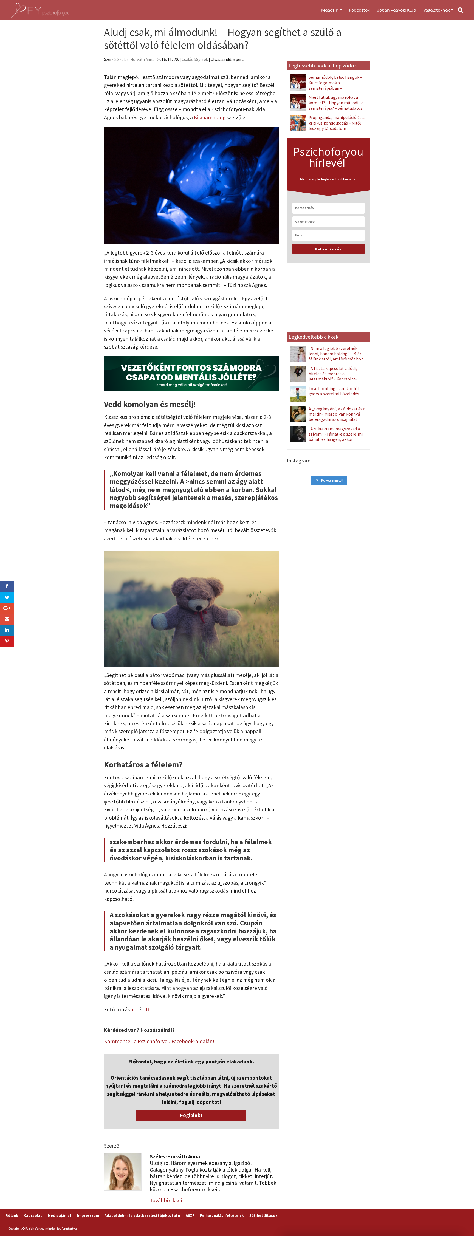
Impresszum (88, 1215)
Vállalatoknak (436, 10)
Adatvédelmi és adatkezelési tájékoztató (142, 1215)
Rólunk (11, 1215)
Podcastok (359, 10)
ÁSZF (190, 1215)
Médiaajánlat (60, 1215)
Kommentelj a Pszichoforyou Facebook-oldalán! (159, 1041)
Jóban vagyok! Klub (396, 10)
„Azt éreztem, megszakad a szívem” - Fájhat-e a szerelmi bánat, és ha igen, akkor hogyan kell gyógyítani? (336, 436)
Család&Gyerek (195, 59)
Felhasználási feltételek (222, 1215)
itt (135, 1009)
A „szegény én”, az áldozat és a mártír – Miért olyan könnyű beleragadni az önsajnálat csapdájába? (337, 416)
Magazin (329, 10)
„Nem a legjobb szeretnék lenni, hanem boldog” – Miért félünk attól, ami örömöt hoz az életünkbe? (336, 356)
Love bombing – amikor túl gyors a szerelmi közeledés (334, 391)
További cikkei (166, 1200)
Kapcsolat (33, 1215)
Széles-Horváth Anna (135, 59)
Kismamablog (210, 117)
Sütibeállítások (263, 1215)
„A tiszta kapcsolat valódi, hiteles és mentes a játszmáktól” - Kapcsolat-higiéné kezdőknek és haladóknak (323, 379)
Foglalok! (191, 1115)
